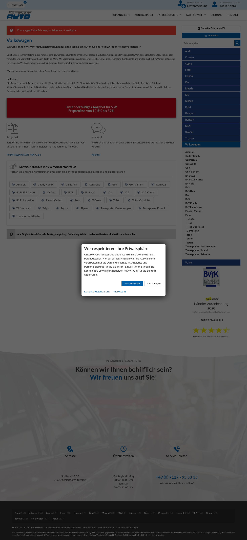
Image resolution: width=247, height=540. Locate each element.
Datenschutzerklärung (97, 291)
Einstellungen (154, 283)
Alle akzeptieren (132, 283)
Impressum (119, 291)
